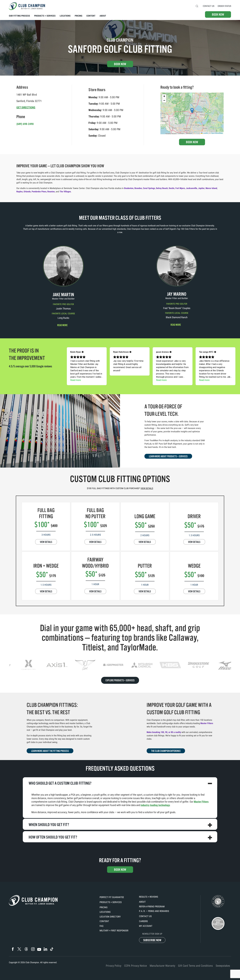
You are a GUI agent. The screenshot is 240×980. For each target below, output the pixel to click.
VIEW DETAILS (46, 542)
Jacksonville (191, 188)
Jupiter (201, 188)
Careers (143, 921)
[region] (120, 665)
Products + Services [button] (45, 15)
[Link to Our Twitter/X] (19, 949)
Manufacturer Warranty (162, 965)
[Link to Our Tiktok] (51, 949)
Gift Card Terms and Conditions (195, 965)
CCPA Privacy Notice (135, 965)
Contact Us (208, 6)
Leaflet (205, 133)
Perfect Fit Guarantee (112, 897)
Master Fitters (206, 723)
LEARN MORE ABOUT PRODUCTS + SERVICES (168, 456)
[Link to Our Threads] (26, 949)
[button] (197, 6)
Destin (171, 188)
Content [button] (90, 15)
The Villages (65, 191)
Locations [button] (65, 15)
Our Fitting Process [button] (19, 15)
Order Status (224, 6)
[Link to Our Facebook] (12, 949)
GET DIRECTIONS (25, 107)
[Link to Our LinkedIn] (45, 949)
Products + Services (111, 902)
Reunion (51, 191)
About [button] (103, 15)
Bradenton (128, 188)
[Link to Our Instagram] (32, 949)
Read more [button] (62, 325)
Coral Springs (149, 188)
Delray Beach (162, 188)
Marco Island (211, 188)
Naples (19, 191)
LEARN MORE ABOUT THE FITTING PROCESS (50, 751)
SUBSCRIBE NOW (152, 940)
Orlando (27, 191)
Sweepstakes (223, 965)
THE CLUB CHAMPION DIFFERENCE (166, 751)
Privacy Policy (113, 965)
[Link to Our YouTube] (39, 949)
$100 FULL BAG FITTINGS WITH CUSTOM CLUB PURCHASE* (120, 488)
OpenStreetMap (217, 133)
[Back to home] (27, 6)
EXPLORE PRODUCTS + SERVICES (120, 680)
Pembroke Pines (39, 191)
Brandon (138, 188)
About (142, 901)
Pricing (104, 907)
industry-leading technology (155, 805)
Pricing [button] (78, 15)
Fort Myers (180, 188)
